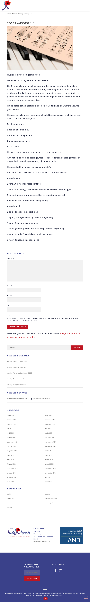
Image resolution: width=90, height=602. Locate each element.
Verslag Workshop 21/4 (15, 379)
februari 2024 (11, 464)
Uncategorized (50, 503)
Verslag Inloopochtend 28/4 (17, 367)
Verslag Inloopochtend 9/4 (16, 385)
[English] (87, 598)
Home (9, 14)
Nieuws (14, 14)
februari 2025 (11, 437)
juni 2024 (10, 455)
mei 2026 (10, 415)
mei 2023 (10, 482)
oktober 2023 (11, 473)
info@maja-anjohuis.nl (41, 542)
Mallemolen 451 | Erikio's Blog (18, 398)
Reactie (11, 258)
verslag (9, 507)
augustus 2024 (12, 451)
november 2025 (50, 420)
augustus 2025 (50, 424)
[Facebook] (55, 571)
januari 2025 (49, 437)
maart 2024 (49, 460)
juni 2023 (48, 477)
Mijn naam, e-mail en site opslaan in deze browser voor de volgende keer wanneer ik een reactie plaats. (43, 320)
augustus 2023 (12, 477)
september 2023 (50, 473)
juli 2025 (10, 429)
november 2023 (50, 468)
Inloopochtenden (51, 498)
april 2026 (48, 415)
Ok (46, 599)
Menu (86, 4)
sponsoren (10, 503)
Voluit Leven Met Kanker (41, 398)
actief (9, 494)
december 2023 (12, 468)
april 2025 (48, 433)
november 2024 (50, 442)
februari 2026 (11, 420)
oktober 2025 (11, 424)
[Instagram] (60, 571)
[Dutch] (85, 598)
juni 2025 (48, 429)
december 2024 (12, 442)
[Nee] (87, 596)
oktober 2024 (11, 446)
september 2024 (50, 446)
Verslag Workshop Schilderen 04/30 (19, 373)
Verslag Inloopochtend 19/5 (17, 361)
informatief (10, 498)
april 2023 (48, 482)
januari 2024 (49, 464)
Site (9, 305)
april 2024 (10, 460)
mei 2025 (10, 433)
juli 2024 (48, 451)
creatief (47, 494)
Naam (10, 286)
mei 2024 (48, 455)
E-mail (10, 295)
